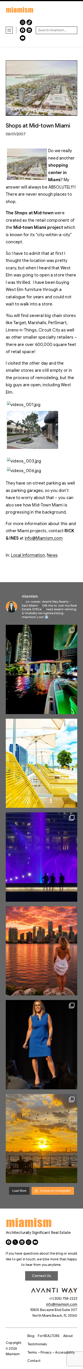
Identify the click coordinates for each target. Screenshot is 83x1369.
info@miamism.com (61, 1304)
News (52, 555)
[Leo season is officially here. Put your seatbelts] (41, 951)
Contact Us (41, 1276)
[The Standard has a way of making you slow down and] (41, 763)
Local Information (28, 555)
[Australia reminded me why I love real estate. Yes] (41, 1044)
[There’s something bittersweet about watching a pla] (41, 1138)
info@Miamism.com (44, 538)
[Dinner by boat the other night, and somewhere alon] (41, 669)
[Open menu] (9, 30)
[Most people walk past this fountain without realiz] (41, 857)
